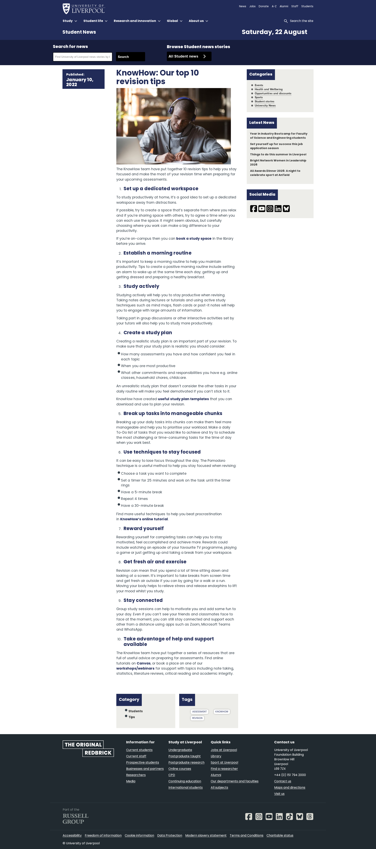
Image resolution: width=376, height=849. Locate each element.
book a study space (194, 238)
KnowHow (221, 712)
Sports (259, 97)
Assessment (199, 712)
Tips (131, 717)
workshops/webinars (135, 668)
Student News (79, 32)
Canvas (144, 663)
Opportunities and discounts (273, 93)
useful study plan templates (183, 399)
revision (197, 718)
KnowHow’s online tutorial (144, 519)
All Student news (183, 56)
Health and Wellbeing (269, 89)
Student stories (265, 101)
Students (135, 711)
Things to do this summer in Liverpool (278, 154)
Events (259, 85)
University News (265, 106)
